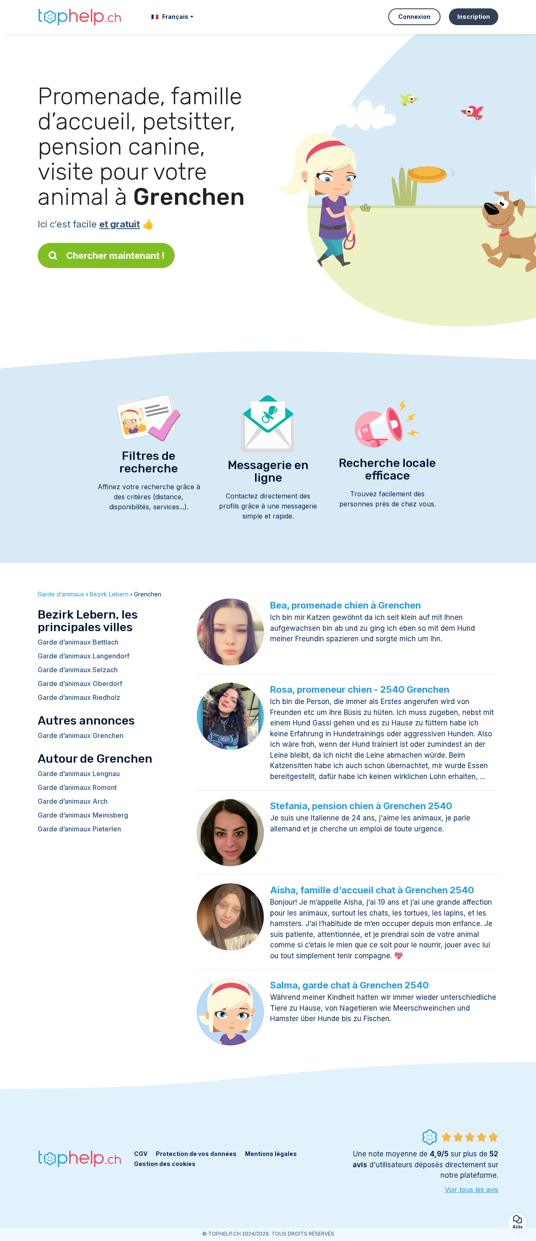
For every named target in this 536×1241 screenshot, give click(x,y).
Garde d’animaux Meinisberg (83, 815)
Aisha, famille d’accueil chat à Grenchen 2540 (372, 890)
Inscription (473, 16)
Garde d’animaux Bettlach (78, 642)
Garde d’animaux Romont (77, 787)
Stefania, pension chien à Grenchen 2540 (361, 805)
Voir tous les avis (471, 1189)
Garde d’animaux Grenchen (81, 735)
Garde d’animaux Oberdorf (80, 683)
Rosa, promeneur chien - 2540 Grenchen (359, 689)
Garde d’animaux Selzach (78, 670)
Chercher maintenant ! (115, 255)
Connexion (414, 16)
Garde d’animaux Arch (73, 801)
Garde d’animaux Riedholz (79, 697)
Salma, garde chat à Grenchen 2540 (349, 985)
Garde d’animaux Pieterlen (79, 829)
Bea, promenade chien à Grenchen (345, 605)
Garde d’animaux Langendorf (83, 656)
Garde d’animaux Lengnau (79, 773)
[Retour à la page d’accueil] (79, 17)
